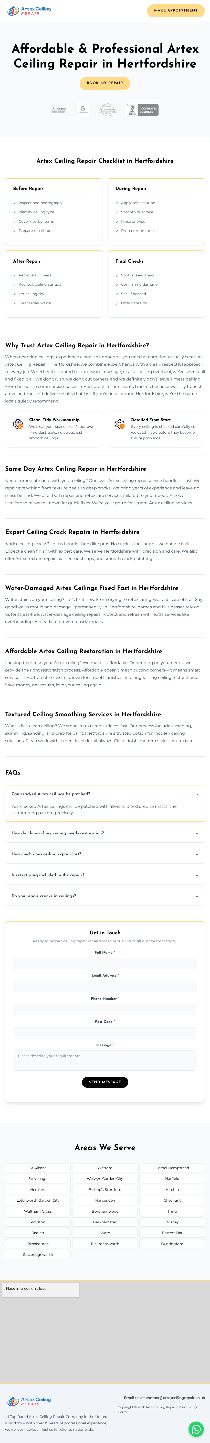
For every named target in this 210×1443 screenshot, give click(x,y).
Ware (105, 1233)
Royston (37, 1222)
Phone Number (105, 999)
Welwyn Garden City (105, 1178)
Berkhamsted (105, 1222)
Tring (172, 1211)
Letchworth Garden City (38, 1200)
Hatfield (172, 1178)
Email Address (105, 976)
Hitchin (172, 1189)
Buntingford (172, 1243)
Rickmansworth (105, 1243)
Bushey (172, 1222)
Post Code (105, 1022)
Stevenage (37, 1178)
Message (105, 1045)
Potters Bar (172, 1233)
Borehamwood (105, 1211)
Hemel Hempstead (172, 1168)
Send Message (105, 1082)
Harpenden (105, 1200)
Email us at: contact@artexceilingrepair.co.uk (164, 1397)
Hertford (38, 1189)
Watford (105, 1168)
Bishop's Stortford (105, 1189)
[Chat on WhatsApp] (196, 1429)
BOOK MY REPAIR (105, 83)
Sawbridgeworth (38, 1254)
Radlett (38, 1233)
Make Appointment (176, 11)
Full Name (105, 953)
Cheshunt (172, 1200)
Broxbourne (38, 1243)
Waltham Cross (38, 1211)
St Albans (37, 1168)
